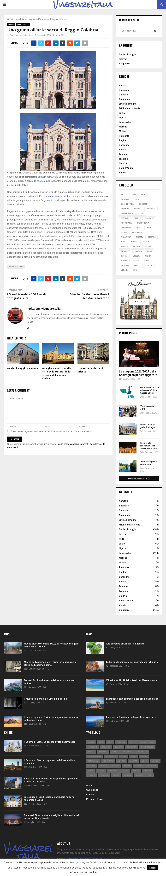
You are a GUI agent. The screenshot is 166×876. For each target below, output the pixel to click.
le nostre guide (42, 180)
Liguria (122, 117)
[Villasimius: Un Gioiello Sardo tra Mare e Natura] (95, 685)
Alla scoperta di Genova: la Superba (125, 643)
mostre (151, 237)
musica (134, 242)
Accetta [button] (152, 868)
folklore (149, 218)
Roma (149, 251)
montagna (137, 232)
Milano (124, 232)
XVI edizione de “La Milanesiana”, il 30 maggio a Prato (149, 390)
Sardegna (124, 145)
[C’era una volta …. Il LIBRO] (127, 411)
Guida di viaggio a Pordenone (148, 463)
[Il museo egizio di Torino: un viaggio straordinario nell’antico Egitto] (13, 721)
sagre (124, 256)
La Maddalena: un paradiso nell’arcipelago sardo (132, 698)
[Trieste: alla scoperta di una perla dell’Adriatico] (127, 447)
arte (134, 195)
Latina (139, 228)
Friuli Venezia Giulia (129, 108)
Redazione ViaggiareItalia (21, 35)
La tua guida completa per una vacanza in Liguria (132, 662)
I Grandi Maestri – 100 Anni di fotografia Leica (26, 296)
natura (145, 242)
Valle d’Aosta (126, 168)
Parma (148, 246)
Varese (137, 265)
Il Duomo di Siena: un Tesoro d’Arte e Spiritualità (49, 742)
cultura (138, 209)
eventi (141, 213)
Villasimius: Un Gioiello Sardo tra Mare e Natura (131, 680)
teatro (135, 261)
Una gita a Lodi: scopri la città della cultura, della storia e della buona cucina (56, 373)
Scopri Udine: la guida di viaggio (147, 426)
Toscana (123, 154)
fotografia (126, 223)
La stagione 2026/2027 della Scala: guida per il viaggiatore (138, 373)
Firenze (137, 218)
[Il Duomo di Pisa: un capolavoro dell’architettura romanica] (13, 764)
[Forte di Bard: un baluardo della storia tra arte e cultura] (13, 685)
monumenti (126, 237)
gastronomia (143, 223)
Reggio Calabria (16, 266)
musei (123, 242)
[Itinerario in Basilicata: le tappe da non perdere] (95, 721)
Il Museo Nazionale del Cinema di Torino (45, 698)
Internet (123, 59)
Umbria (123, 163)
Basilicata (124, 90)
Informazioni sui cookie (83, 872)
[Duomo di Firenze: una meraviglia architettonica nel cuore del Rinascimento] (13, 820)
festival (125, 218)
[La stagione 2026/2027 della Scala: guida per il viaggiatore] (139, 354)
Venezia (148, 265)
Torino (147, 261)
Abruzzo (123, 85)
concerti (143, 204)
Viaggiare (124, 63)
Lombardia (125, 122)
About (89, 785)
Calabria (11, 24)
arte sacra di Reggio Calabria (56, 196)
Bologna (125, 199)
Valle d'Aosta (126, 600)
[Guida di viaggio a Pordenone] (127, 466)
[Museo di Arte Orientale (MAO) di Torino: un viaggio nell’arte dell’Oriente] (13, 648)
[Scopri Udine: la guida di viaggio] (127, 429)
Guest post (92, 790)
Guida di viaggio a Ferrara (22, 368)
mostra (139, 237)
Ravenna (138, 251)
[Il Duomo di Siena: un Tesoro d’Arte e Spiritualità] (13, 746)
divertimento (127, 213)
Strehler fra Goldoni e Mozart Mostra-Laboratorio (89, 296)
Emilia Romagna (127, 103)
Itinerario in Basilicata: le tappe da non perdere (131, 717)
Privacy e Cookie (95, 799)
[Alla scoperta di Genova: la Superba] (95, 648)
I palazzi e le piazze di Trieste (90, 370)
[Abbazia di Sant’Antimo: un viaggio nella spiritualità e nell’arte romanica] (13, 783)
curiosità (151, 209)
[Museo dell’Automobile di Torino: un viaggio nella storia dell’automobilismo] (13, 666)
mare (149, 228)
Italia (121, 539)
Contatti (90, 794)
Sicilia (122, 149)
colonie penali (127, 204)
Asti (143, 195)
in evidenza (126, 228)
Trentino (123, 159)
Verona (124, 270)
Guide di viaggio (23, 24)
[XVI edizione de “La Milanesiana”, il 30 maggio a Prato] (127, 392)
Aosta (124, 195)
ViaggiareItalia (83, 4)
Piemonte (124, 136)
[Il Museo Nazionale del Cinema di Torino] (13, 703)
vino (135, 270)
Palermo (137, 246)
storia (124, 261)
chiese (137, 199)
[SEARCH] (155, 31)
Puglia (122, 140)
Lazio (122, 113)
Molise (122, 131)
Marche (123, 126)
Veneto (122, 172)
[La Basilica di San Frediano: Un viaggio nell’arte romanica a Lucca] (13, 801)
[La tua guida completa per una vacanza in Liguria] (95, 666)
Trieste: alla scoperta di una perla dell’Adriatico (149, 446)
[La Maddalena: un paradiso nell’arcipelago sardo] (95, 703)
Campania (124, 99)
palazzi (124, 246)
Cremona (125, 209)
